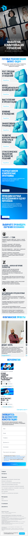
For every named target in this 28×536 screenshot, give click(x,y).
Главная (4, 471)
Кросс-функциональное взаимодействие (11, 482)
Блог (3, 498)
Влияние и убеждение (7, 481)
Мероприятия (5, 500)
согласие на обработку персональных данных (14, 457)
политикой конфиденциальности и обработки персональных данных (14, 456)
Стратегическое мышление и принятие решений (13, 486)
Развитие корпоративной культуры (10, 484)
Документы (5, 506)
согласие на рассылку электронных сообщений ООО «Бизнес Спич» (13, 459)
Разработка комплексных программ (10, 493)
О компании (5, 503)
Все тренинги (5, 491)
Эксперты (4, 473)
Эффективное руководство (8, 489)
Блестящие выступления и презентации (11, 479)
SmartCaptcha (6, 460)
